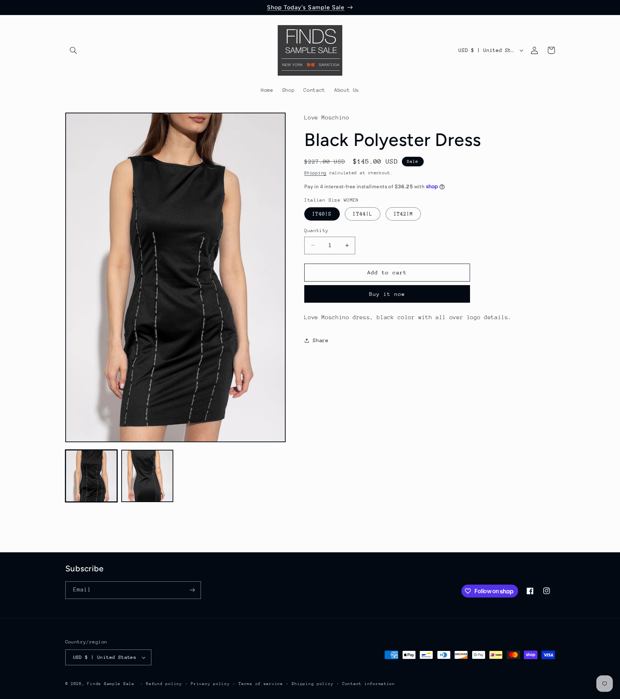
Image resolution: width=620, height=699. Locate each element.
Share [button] (320, 340)
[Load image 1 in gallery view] (91, 476)
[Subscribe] (192, 590)
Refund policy (164, 683)
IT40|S (322, 214)
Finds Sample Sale (111, 683)
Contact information (368, 683)
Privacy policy (210, 683)
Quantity (316, 230)
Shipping (315, 172)
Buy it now (387, 294)
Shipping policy (312, 683)
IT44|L (362, 214)
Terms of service (261, 683)
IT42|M (403, 214)
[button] (73, 50)
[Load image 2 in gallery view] (147, 476)
